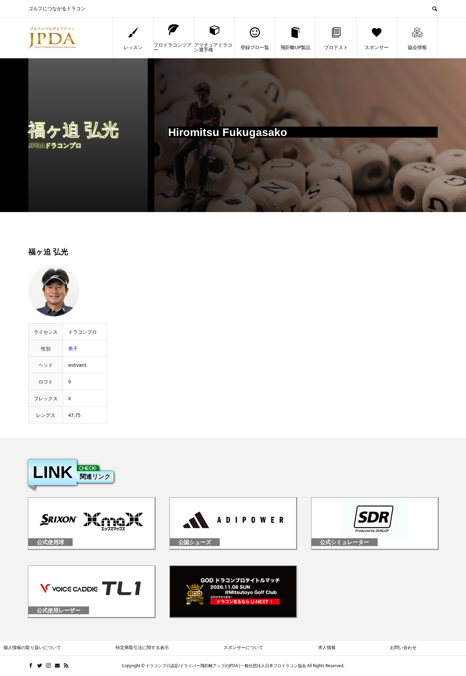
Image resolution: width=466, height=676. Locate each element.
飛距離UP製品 (295, 47)
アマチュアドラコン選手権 (213, 47)
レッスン (133, 47)
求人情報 (327, 647)
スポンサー (377, 47)
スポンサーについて (243, 647)
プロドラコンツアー (173, 47)
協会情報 (417, 47)
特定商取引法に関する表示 (142, 647)
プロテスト (336, 47)
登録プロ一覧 (255, 47)
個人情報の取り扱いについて (32, 647)
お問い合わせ (403, 647)
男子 (73, 348)
